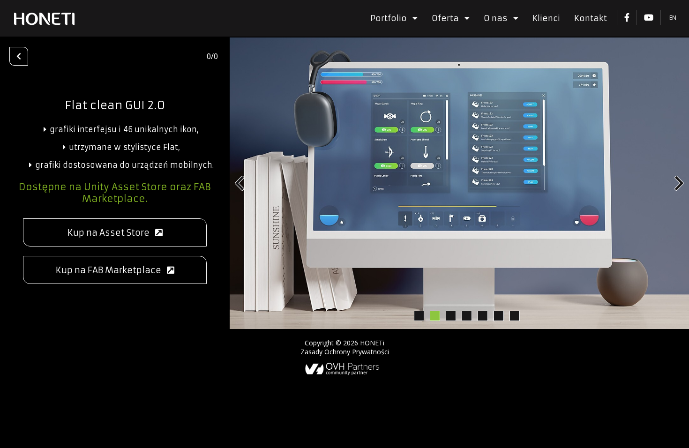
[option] (459, 183)
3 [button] (450, 315)
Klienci (546, 18)
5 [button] (482, 315)
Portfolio (391, 18)
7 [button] (514, 315)
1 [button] (418, 315)
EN (672, 18)
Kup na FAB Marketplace (111, 270)
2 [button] (434, 315)
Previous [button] (239, 183)
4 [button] (466, 315)
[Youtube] (648, 17)
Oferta (448, 18)
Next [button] (679, 183)
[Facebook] (627, 17)
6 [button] (498, 315)
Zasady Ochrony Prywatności (344, 351)
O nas (498, 18)
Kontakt (590, 18)
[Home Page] (44, 18)
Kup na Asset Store (111, 232)
